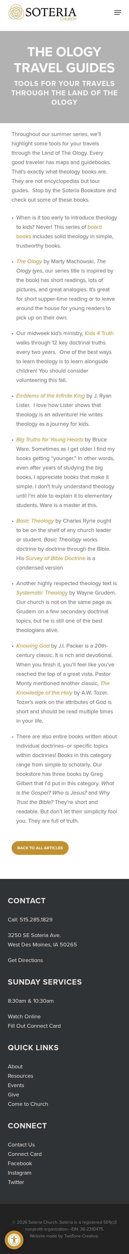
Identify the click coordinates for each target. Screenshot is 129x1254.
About (15, 1066)
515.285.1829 (36, 919)
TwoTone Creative (81, 1236)
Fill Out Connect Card (34, 1026)
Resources (20, 1076)
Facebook (20, 1163)
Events (16, 1085)
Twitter (16, 1182)
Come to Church (28, 1104)
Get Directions (25, 960)
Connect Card (25, 1154)
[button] (14, 1240)
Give (13, 1095)
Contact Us (21, 1145)
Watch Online (24, 1016)
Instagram (20, 1173)
